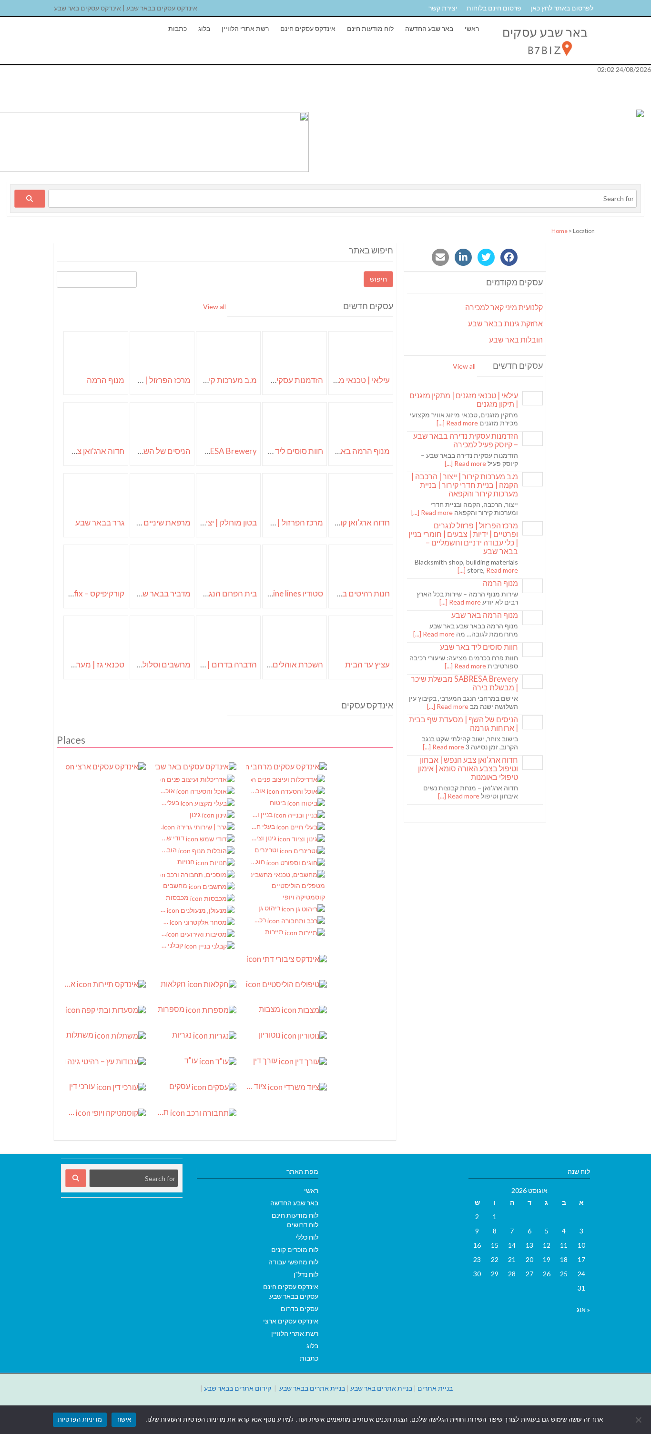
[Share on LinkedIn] (463, 257)
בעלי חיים (263, 826)
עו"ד (191, 1060)
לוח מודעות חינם (370, 28)
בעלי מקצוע (171, 802)
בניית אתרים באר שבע (381, 1388)
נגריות (182, 1034)
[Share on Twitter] (486, 257)
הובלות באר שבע (516, 339)
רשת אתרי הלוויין (245, 28)
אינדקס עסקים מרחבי (286, 766)
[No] (639, 1419)
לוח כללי (306, 1237)
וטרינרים (267, 850)
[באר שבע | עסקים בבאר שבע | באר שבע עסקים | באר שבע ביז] (544, 59)
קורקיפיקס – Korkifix (89, 593)
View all (214, 307)
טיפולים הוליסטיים (286, 984)
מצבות (270, 1009)
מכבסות (178, 897)
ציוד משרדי (257, 1086)
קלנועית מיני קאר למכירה (504, 307)
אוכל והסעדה (168, 791)
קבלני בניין (172, 945)
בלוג (204, 28)
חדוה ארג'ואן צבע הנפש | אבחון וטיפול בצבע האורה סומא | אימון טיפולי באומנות (468, 768)
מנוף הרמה (105, 380)
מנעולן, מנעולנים (164, 909)
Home (559, 230)
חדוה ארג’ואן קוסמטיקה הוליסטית (334, 522)
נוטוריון (270, 1034)
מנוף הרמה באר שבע (355, 451)
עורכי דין (82, 1086)
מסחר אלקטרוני (165, 921)
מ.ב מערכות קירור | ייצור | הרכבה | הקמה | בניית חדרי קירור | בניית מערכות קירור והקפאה (464, 485)
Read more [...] (457, 423)
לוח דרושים (302, 1225)
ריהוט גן (270, 908)
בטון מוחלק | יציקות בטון (217, 522)
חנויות (186, 862)
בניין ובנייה (262, 814)
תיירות (275, 932)
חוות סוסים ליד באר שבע (283, 451)
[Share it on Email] (440, 257)
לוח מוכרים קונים (294, 1249)
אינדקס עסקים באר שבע (195, 766)
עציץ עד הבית (367, 664)
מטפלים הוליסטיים (298, 885)
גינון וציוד (264, 838)
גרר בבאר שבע (99, 522)
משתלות (80, 1034)
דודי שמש (173, 838)
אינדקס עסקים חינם (308, 28)
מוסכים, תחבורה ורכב (197, 874)
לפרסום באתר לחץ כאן (561, 8)
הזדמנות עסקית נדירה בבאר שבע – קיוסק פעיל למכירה (465, 440)
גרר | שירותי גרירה (162, 826)
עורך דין (266, 1060)
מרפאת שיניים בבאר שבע (148, 522)
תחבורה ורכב (162, 1112)
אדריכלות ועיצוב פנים (197, 779)
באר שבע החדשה (429, 28)
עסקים (180, 1086)
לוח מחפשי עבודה (293, 1262)
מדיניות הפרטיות (80, 1419)
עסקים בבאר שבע (293, 1296)
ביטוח (278, 802)
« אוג (583, 1309)
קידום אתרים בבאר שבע (237, 1388)
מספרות (172, 1009)
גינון (196, 814)
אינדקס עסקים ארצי (105, 766)
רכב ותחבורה (259, 920)
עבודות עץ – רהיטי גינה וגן (105, 1061)
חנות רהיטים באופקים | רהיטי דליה (333, 593)
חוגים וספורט (258, 862)
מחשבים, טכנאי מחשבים (288, 874)
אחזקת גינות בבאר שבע (505, 323)
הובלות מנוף (169, 850)
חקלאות (174, 984)
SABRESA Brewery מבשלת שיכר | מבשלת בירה (464, 683)
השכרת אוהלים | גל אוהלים (278, 664)
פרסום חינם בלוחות (494, 8)
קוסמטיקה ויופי (304, 897)
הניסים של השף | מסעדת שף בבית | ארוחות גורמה (463, 723)
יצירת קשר (443, 8)
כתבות (177, 28)
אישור (123, 1419)
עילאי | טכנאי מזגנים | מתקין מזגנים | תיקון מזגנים (463, 399)
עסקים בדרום (299, 1308)
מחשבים (176, 885)
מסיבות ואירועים (163, 933)
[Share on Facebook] (509, 257)
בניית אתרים (435, 1388)
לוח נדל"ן (306, 1274)
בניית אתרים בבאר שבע (312, 1388)
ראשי (472, 28)
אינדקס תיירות (71, 984)
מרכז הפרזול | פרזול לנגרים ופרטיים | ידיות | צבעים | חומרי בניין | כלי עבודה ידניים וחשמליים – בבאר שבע (463, 538)
